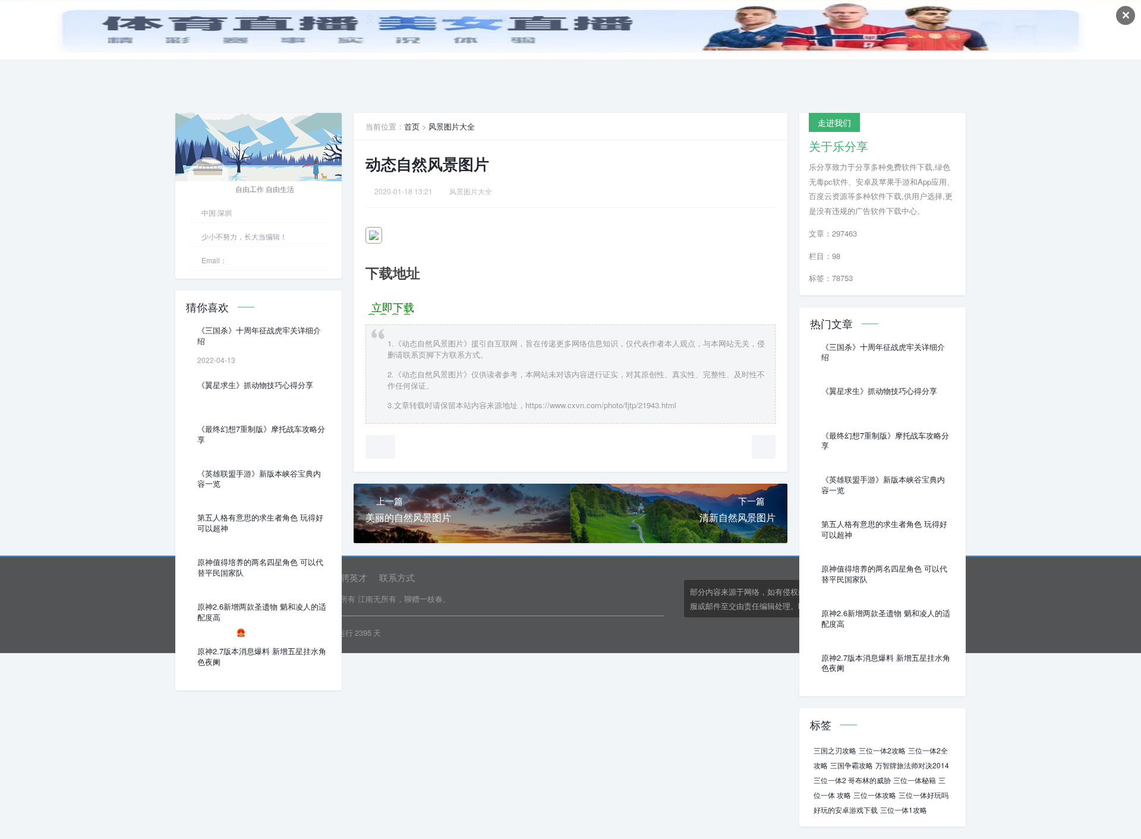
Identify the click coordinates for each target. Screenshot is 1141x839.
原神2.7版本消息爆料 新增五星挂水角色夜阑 (261, 656)
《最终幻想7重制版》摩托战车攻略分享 (261, 434)
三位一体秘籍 (914, 780)
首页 (412, 126)
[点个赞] (380, 447)
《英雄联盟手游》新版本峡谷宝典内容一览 (259, 479)
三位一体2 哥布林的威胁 (852, 780)
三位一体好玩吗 (923, 795)
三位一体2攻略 (882, 750)
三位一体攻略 (874, 795)
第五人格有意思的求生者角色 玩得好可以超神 (260, 523)
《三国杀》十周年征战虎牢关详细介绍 (259, 335)
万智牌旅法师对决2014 (912, 765)
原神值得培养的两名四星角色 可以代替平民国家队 (260, 567)
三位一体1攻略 (903, 810)
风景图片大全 (451, 126)
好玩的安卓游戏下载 (846, 810)
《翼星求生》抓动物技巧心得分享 (255, 385)
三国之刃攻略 (835, 750)
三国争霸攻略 (851, 765)
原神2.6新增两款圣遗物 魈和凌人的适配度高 (261, 612)
